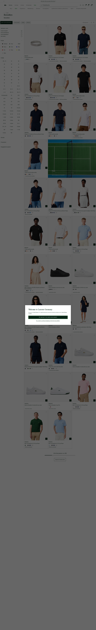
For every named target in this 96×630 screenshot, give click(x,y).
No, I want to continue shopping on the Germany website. (48, 320)
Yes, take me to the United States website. (48, 317)
